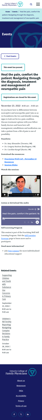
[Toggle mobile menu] (38, 5)
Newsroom (21, 386)
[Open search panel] (31, 4)
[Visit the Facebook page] (14, 414)
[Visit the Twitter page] (21, 414)
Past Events (11, 56)
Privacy (21, 401)
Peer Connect (13, 251)
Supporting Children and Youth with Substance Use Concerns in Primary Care (7, 287)
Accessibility (21, 396)
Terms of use (21, 406)
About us (21, 381)
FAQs (21, 391)
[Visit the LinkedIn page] (27, 414)
